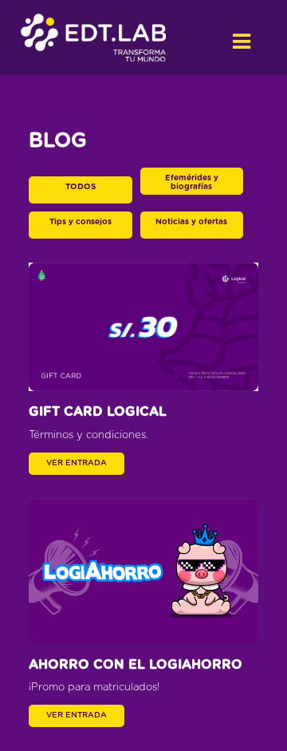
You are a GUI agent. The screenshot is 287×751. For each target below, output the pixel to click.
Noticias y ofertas (191, 222)
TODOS (80, 187)
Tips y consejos (80, 222)
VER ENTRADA (76, 463)
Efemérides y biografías (191, 183)
